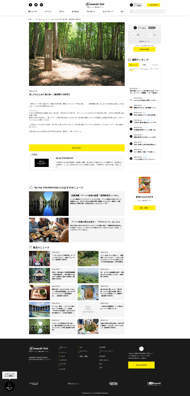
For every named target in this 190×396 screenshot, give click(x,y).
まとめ (62, 369)
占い (122, 11)
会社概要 (102, 347)
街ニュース (32, 11)
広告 (100, 367)
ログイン (151, 28)
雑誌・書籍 (84, 356)
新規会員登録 (153, 5)
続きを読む (76, 148)
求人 (100, 364)
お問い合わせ (103, 360)
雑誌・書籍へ (144, 208)
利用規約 (102, 356)
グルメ (61, 11)
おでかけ (75, 11)
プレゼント (90, 11)
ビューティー (108, 11)
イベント (48, 11)
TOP (29, 19)
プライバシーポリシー (106, 351)
